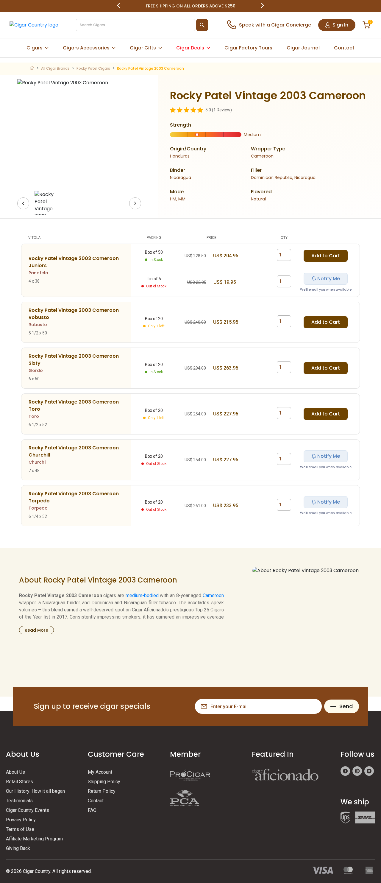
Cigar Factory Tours (248, 47)
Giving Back (18, 848)
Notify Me (328, 278)
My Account (100, 772)
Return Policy (101, 791)
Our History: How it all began (35, 791)
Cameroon (213, 595)
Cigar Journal (303, 47)
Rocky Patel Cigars (93, 68)
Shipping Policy (104, 781)
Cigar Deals (190, 47)
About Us (15, 772)
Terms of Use (20, 829)
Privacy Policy (21, 820)
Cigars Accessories (86, 47)
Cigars (34, 47)
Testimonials (19, 800)
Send (346, 706)
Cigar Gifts (143, 47)
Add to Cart (325, 255)
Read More (36, 630)
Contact (344, 47)
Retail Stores (19, 781)
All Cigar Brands (55, 68)
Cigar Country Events (27, 810)
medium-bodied (142, 595)
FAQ (92, 810)
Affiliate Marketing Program (34, 839)
